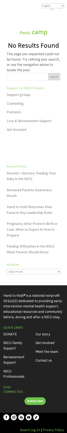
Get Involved (16, 130)
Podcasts (14, 112)
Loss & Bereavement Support (29, 121)
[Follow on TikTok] (36, 417)
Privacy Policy (53, 430)
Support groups (19, 95)
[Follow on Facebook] (6, 417)
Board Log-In (30, 430)
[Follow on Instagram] (14, 417)
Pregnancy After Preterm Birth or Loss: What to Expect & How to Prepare (32, 229)
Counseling (15, 103)
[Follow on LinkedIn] (21, 417)
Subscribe (35, 401)
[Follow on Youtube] (29, 417)
